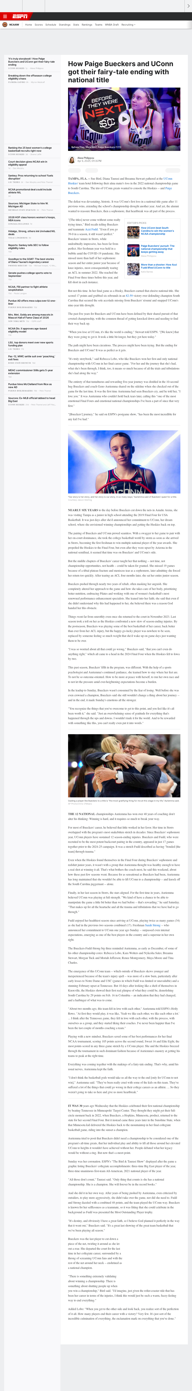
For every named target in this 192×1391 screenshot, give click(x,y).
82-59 (129, 295)
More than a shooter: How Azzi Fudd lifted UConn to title (159, 266)
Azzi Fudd (91, 229)
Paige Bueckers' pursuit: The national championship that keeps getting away (158, 248)
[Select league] (11, 6)
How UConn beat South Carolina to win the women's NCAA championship (157, 230)
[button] (180, 16)
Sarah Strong (152, 925)
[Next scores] (188, 6)
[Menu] (5, 16)
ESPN (20, 16)
